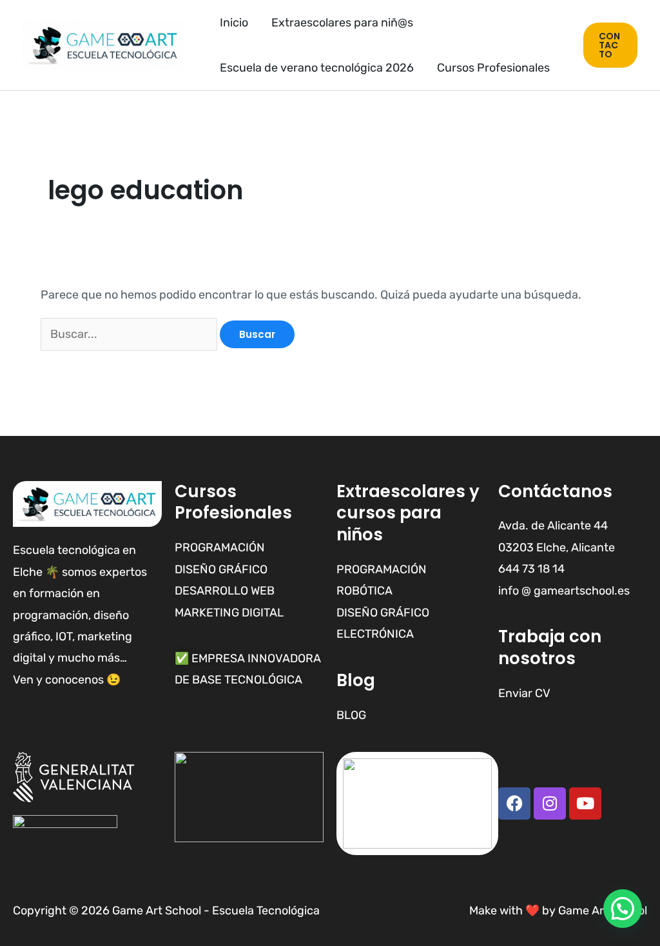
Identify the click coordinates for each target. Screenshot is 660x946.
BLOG (351, 715)
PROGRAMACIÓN (381, 569)
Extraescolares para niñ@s (342, 22)
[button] (610, 45)
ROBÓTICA (364, 591)
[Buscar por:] (130, 334)
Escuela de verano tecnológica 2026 (317, 68)
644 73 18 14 (531, 569)
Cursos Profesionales (493, 68)
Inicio (234, 22)
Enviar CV (524, 693)
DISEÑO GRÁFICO (382, 613)
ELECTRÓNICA (375, 634)
